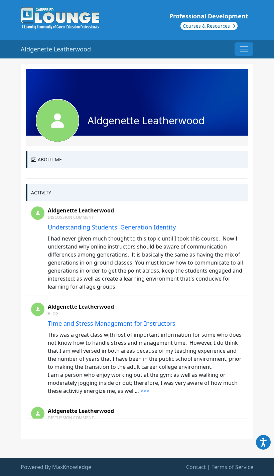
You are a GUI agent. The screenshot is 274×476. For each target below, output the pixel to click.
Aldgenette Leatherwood (81, 210)
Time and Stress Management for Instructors (111, 323)
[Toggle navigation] (244, 49)
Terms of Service (232, 467)
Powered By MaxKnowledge (56, 467)
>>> (144, 390)
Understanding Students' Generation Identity (112, 227)
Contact (196, 467)
